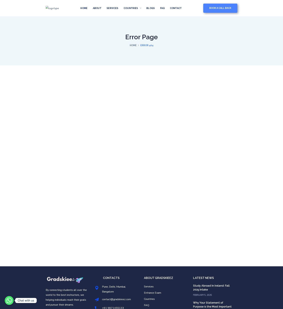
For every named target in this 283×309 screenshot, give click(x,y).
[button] (220, 8)
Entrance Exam (152, 293)
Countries (149, 299)
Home (133, 45)
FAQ (146, 305)
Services (149, 286)
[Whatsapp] (9, 300)
